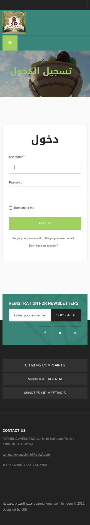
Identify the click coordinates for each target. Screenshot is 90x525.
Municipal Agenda (45, 379)
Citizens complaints (45, 365)
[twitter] (60, 332)
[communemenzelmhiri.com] (14, 22)
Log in (45, 223)
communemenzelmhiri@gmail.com (26, 454)
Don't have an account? (43, 245)
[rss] (75, 332)
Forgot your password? (26, 238)
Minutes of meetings (45, 393)
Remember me (24, 208)
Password (16, 182)
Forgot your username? (59, 238)
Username (17, 157)
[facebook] (45, 332)
